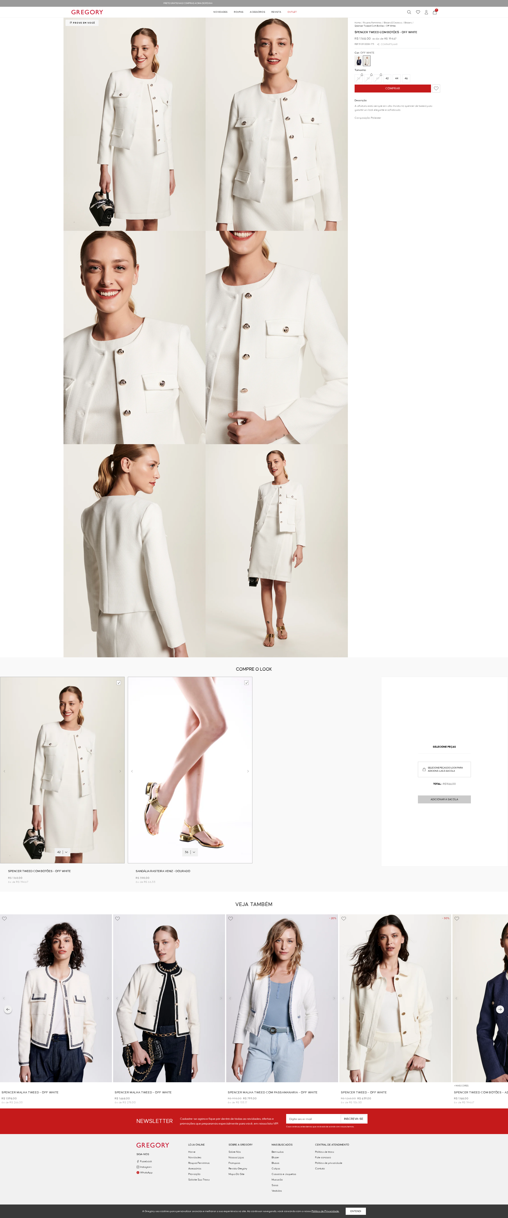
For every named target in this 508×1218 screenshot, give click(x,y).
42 (387, 78)
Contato (320, 1168)
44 (396, 78)
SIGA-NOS (143, 1154)
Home (191, 1152)
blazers (408, 23)
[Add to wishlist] (436, 88)
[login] (426, 12)
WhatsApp (146, 1172)
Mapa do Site (236, 1174)
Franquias (234, 1163)
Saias (275, 1185)
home (358, 23)
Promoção (194, 1174)
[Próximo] (500, 1009)
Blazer (275, 1157)
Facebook (146, 1161)
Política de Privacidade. (325, 1211)
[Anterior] (8, 1009)
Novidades (220, 12)
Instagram (146, 1167)
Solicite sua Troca (199, 1179)
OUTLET (292, 12)
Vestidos (277, 1190)
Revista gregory (238, 1168)
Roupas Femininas (199, 1163)
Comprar (392, 88)
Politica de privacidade (328, 1163)
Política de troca (324, 1152)
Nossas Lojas (236, 1157)
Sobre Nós (235, 1152)
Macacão (277, 1179)
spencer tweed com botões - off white (375, 26)
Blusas (275, 1163)
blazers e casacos (394, 23)
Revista (276, 12)
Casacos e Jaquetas (284, 1174)
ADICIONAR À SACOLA (444, 799)
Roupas (238, 12)
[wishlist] (418, 12)
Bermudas (278, 1152)
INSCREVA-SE (353, 1119)
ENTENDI (355, 1211)
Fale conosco (323, 1157)
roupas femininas (373, 23)
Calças (276, 1168)
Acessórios (257, 12)
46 (406, 78)
